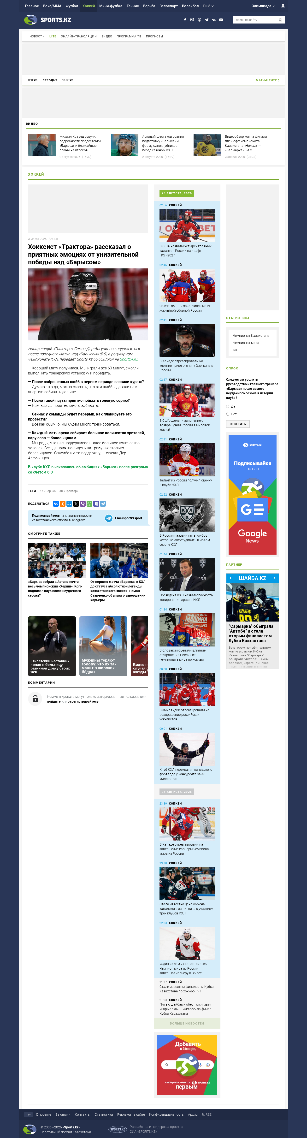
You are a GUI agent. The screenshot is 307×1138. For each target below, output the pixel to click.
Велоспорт (168, 6)
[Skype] (95, 504)
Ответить (238, 424)
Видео (106, 36)
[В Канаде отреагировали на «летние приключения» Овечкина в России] (187, 340)
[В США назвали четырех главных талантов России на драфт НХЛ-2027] (187, 225)
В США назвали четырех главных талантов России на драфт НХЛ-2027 (185, 250)
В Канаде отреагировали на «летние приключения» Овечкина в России (186, 365)
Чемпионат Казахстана (251, 336)
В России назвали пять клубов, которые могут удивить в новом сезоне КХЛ (184, 539)
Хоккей (89, 6)
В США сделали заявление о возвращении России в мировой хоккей (184, 425)
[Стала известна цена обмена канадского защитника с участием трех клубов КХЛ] (187, 883)
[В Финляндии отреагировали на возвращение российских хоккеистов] (187, 689)
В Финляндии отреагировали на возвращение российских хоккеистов (184, 714)
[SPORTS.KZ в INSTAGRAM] (192, 20)
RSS (209, 1114)
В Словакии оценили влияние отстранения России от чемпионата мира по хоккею (182, 654)
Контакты (82, 1114)
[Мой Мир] (68, 504)
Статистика (104, 1114)
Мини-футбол (110, 6)
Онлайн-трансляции (79, 36)
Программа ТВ (129, 36)
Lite (52, 36)
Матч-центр (266, 80)
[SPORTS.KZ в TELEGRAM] (206, 20)
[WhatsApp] (88, 504)
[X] (75, 504)
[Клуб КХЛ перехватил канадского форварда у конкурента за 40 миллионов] (187, 749)
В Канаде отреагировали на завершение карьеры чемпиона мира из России (184, 848)
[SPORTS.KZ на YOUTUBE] (221, 20)
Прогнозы (154, 36)
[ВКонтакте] (55, 504)
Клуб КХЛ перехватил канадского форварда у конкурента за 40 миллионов (185, 774)
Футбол (72, 6)
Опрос (232, 368)
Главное (32, 6)
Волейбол (190, 6)
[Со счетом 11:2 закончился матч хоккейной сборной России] (187, 285)
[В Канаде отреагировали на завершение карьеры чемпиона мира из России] (187, 824)
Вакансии (63, 1114)
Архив (193, 1114)
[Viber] (82, 504)
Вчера (33, 80)
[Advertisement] (153, 59)
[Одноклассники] (62, 504)
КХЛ (236, 350)
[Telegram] (102, 504)
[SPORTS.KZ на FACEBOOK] (185, 20)
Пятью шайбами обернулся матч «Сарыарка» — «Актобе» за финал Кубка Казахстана (185, 1008)
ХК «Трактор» (68, 491)
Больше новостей (187, 1023)
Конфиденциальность (166, 1114)
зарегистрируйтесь (83, 701)
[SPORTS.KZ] (252, 495)
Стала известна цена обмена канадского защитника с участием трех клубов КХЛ (186, 908)
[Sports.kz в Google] (187, 1094)
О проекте (43, 1114)
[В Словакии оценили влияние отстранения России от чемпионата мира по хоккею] (187, 629)
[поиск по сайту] (280, 20)
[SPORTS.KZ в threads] (199, 20)
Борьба (149, 6)
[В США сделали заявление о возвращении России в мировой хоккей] (187, 400)
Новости (37, 36)
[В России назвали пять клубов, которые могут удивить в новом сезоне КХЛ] (187, 515)
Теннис (133, 6)
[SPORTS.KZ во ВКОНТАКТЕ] (214, 20)
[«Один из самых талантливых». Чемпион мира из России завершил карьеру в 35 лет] (187, 943)
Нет (234, 414)
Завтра (68, 80)
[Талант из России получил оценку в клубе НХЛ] (187, 459)
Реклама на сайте (131, 1114)
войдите (54, 701)
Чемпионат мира (246, 343)
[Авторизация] (280, 5)
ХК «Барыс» (48, 491)
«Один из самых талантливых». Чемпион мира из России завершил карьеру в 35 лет (183, 968)
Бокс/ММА (52, 6)
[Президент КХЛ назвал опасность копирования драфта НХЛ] (187, 574)
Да (233, 406)
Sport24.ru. (129, 359)
